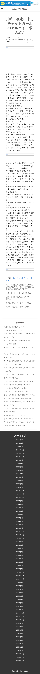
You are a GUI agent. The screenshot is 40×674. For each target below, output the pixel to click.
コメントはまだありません (30, 40)
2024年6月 (20, 511)
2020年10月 (20, 661)
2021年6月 (20, 633)
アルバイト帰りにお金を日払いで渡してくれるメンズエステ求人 (19, 376)
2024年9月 (20, 501)
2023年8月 (20, 545)
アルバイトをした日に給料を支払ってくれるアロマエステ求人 (19, 410)
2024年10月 (20, 497)
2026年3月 (20, 440)
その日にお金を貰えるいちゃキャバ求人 (18, 385)
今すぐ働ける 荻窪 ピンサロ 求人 (15, 388)
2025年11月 (20, 453)
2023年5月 (20, 555)
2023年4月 (20, 559)
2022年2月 (20, 606)
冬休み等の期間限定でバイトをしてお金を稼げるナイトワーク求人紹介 (19, 362)
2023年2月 (20, 565)
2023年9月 (20, 542)
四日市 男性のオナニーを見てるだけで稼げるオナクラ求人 (19, 403)
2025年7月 (20, 467)
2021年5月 (20, 637)
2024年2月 (20, 525)
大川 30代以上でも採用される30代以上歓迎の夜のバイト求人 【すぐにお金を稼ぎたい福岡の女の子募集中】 (20, 287)
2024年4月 (20, 518)
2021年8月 (20, 627)
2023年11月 (20, 535)
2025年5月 (20, 474)
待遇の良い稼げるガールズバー (14, 327)
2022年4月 (20, 599)
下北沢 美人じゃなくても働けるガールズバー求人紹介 (19, 355)
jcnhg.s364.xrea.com (18, 39)
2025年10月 (20, 457)
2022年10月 (20, 579)
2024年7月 (20, 508)
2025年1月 (20, 487)
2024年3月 (20, 521)
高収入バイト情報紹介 (20, 9)
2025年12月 (20, 450)
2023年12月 (20, 531)
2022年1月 (20, 610)
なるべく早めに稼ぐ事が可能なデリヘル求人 (19, 395)
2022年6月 (20, 593)
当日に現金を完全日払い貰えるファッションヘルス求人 (19, 369)
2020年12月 (20, 654)
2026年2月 (20, 443)
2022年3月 (20, 603)
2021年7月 (20, 630)
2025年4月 (20, 477)
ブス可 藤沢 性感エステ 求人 (14, 330)
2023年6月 (20, 552)
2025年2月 (20, 484)
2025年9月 (20, 460)
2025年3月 (20, 480)
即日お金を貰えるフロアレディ (14, 415)
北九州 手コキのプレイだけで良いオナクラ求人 (19, 349)
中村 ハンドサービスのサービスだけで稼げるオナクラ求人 (19, 335)
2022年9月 (20, 582)
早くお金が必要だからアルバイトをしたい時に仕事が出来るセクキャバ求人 (19, 423)
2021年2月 (20, 647)
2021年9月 (20, 623)
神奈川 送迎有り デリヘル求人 (17, 307)
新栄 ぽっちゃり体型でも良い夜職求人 (18, 398)
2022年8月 (20, 586)
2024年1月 (20, 528)
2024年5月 (20, 514)
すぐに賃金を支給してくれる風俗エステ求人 (19, 419)
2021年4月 (20, 640)
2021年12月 (20, 613)
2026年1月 (20, 446)
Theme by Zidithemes (20, 671)
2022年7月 (20, 589)
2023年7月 (20, 548)
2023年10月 (20, 538)
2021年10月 (20, 620)
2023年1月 (20, 569)
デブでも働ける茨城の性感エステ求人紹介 (18, 381)
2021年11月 (20, 616)
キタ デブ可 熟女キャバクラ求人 (16, 391)
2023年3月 (20, 562)
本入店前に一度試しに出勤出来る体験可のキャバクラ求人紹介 (19, 342)
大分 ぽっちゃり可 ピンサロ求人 (18, 293)
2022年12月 (20, 572)
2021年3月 (20, 644)
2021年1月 (20, 650)
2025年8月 (20, 463)
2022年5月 (20, 596)
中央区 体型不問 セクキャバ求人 (18, 303)
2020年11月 (20, 657)
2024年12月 (20, 491)
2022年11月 (20, 576)
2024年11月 (20, 494)
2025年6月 (20, 470)
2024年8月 (20, 504)
